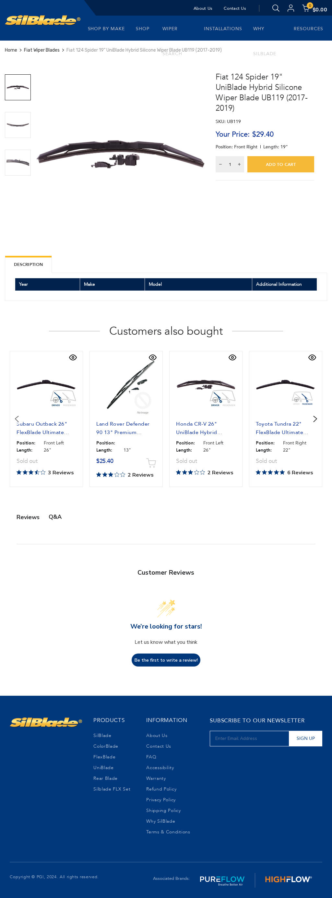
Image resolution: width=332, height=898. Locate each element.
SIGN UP (306, 738)
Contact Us (235, 8)
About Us (203, 8)
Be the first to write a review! (166, 660)
